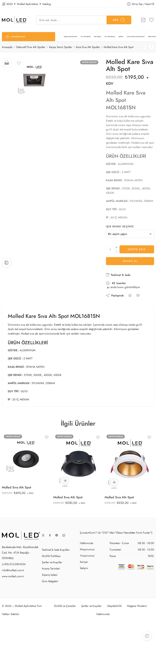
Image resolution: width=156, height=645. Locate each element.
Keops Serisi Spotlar (60, 47)
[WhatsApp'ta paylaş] (130, 295)
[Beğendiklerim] (19, 63)
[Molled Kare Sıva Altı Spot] (151, 47)
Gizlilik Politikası (51, 556)
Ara (115, 20)
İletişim (84, 568)
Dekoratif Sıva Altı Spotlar (30, 47)
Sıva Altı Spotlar (86, 36)
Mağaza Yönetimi (137, 606)
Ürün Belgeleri (50, 581)
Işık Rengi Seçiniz (120, 226)
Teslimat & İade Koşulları (56, 550)
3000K (15, 447)
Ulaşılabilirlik (114, 606)
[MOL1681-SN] (7, 63)
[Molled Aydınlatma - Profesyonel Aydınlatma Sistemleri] (14, 20)
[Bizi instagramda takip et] (63, 535)
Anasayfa (7, 47)
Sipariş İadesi (49, 575)
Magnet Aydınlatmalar (70, 36)
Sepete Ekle (137, 249)
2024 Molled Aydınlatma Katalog (28, 4)
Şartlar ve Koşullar (52, 562)
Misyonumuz (87, 549)
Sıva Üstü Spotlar (110, 36)
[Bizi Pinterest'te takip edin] (56, 535)
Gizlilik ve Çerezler (65, 606)
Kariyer (84, 562)
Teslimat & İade (120, 275)
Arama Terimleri (51, 568)
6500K (15, 458)
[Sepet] (143, 20)
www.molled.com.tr (13, 576)
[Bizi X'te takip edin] (43, 535)
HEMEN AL (130, 261)
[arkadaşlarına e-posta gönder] (138, 295)
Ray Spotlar (97, 36)
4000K (15, 452)
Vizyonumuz (87, 556)
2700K (15, 441)
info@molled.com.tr (13, 570)
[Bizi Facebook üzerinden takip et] (49, 535)
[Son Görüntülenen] (147, 636)
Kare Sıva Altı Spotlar (88, 47)
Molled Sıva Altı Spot (16, 487)
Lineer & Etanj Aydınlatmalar (136, 36)
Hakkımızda (86, 543)
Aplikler (121, 36)
